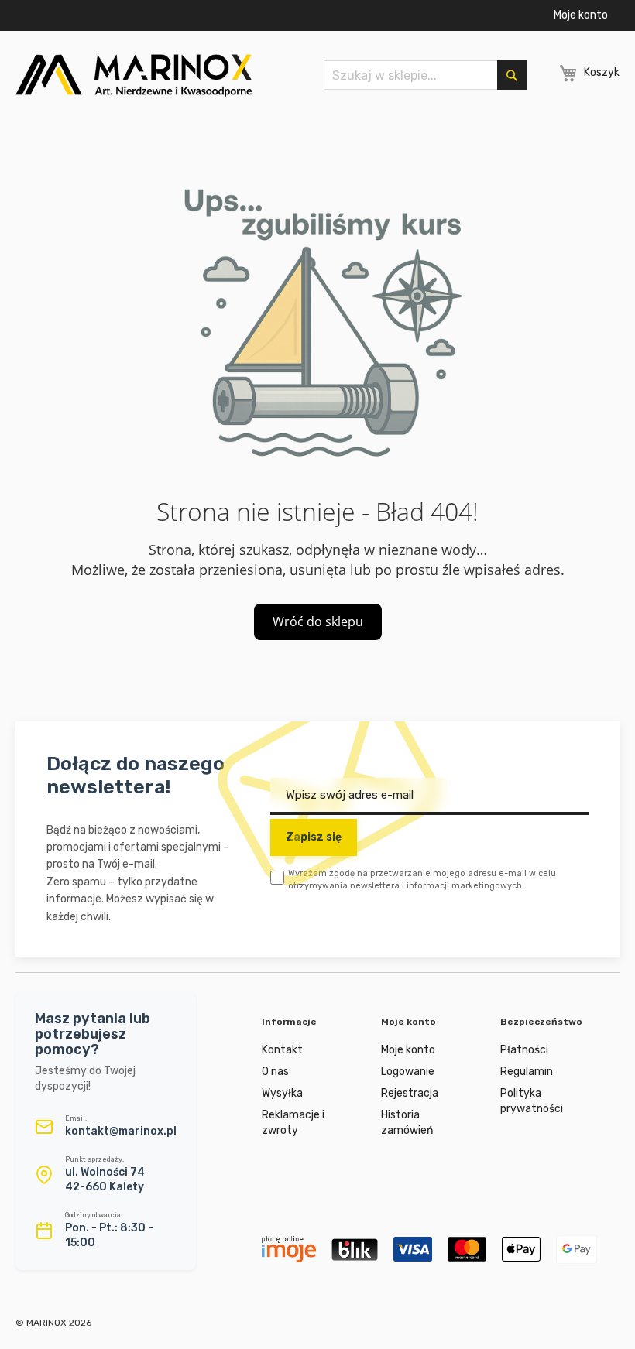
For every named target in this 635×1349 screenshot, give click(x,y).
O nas (275, 1071)
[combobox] (425, 75)
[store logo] (133, 75)
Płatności (524, 1049)
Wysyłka (282, 1093)
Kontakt (282, 1049)
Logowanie (407, 1071)
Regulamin (526, 1071)
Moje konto (581, 15)
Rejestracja (409, 1093)
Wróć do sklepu (318, 621)
